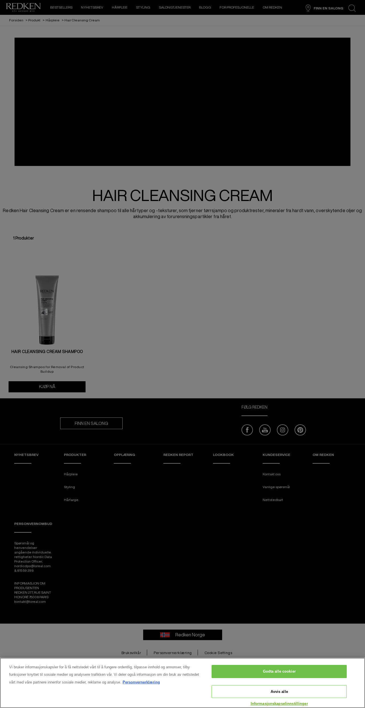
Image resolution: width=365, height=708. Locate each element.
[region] (182, 683)
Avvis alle (279, 691)
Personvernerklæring (141, 682)
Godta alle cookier (279, 671)
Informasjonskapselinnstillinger (279, 703)
